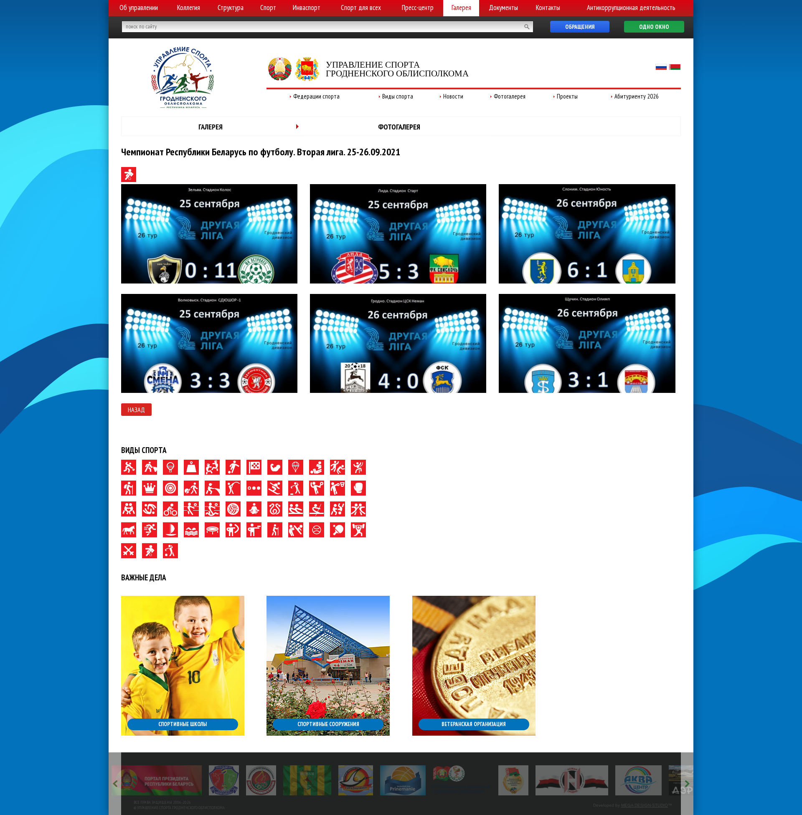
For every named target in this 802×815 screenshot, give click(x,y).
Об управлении (138, 7)
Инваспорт (306, 7)
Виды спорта (397, 96)
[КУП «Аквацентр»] (612, 780)
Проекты (567, 96)
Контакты (548, 7)
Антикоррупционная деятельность (631, 7)
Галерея (461, 7)
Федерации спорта (316, 96)
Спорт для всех (361, 7)
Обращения (579, 26)
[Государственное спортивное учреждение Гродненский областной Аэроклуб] (673, 780)
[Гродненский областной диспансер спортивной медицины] (435, 780)
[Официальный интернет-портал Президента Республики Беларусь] (130, 780)
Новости (453, 96)
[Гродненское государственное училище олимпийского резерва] (487, 780)
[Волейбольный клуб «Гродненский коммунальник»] (197, 780)
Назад (136, 409)
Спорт (268, 7)
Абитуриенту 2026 (636, 96)
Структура (231, 7)
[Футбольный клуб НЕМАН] (280, 780)
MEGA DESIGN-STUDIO (644, 805)
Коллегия (188, 7)
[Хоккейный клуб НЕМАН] (545, 780)
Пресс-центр (418, 7)
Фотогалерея (509, 96)
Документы (503, 7)
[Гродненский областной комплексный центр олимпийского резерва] (234, 780)
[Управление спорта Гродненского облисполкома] (182, 105)
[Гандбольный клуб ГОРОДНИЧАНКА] (329, 780)
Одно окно (654, 26)
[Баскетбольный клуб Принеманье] (376, 780)
